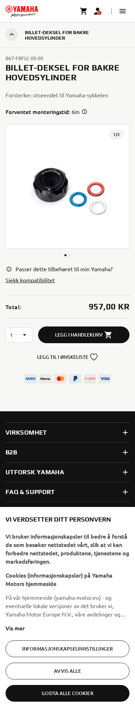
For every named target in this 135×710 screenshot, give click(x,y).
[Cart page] (84, 11)
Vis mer (15, 628)
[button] (122, 11)
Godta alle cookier (67, 693)
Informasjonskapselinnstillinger (67, 648)
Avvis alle (67, 671)
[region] (67, 608)
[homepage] (22, 11)
